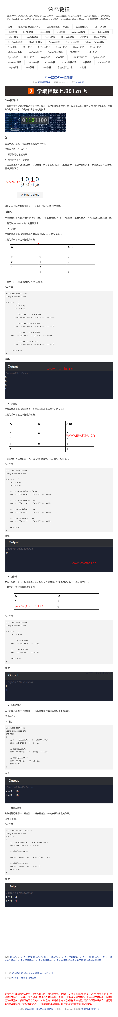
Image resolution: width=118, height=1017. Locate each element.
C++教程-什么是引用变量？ (25, 977)
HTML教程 (28, 31)
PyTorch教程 (44, 47)
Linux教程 (29, 67)
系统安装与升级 (65, 67)
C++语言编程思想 (92, 960)
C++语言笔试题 (75, 960)
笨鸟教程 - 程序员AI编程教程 (39, 1008)
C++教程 (60, 57)
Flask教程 (12, 31)
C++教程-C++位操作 (59, 77)
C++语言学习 (53, 956)
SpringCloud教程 (55, 52)
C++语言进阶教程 (25, 960)
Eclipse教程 (13, 67)
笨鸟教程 (59, 9)
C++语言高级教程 (43, 960)
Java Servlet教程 (15, 42)
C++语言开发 (98, 956)
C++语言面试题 (60, 960)
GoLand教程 (33, 62)
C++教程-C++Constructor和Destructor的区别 (32, 973)
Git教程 (82, 67)
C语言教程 (75, 52)
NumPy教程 (91, 52)
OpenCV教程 (100, 36)
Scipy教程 (12, 47)
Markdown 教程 (15, 52)
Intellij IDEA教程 (79, 57)
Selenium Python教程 (94, 42)
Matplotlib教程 (35, 42)
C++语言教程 (26, 956)
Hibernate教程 (67, 36)
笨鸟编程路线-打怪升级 (58, 26)
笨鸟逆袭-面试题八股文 (29, 26)
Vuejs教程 (45, 57)
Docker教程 (46, 67)
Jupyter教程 (61, 47)
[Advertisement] (59, 931)
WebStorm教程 (14, 62)
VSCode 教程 (104, 62)
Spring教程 (13, 57)
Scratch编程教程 (69, 62)
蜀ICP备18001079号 (90, 1008)
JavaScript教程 (35, 52)
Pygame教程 (54, 42)
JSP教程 (84, 36)
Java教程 (61, 31)
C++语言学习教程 (69, 956)
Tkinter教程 (95, 47)
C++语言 (14, 956)
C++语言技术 (39, 956)
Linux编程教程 (31, 36)
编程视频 (87, 62)
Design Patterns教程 (100, 31)
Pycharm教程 (99, 57)
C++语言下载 (85, 956)
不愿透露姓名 (44, 82)
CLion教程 (50, 62)
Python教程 (13, 36)
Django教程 (45, 31)
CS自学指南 (100, 26)
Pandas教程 (50, 36)
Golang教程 (78, 47)
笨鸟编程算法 (82, 26)
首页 (10, 26)
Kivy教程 (27, 47)
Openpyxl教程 (72, 42)
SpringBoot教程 (78, 31)
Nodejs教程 (29, 57)
